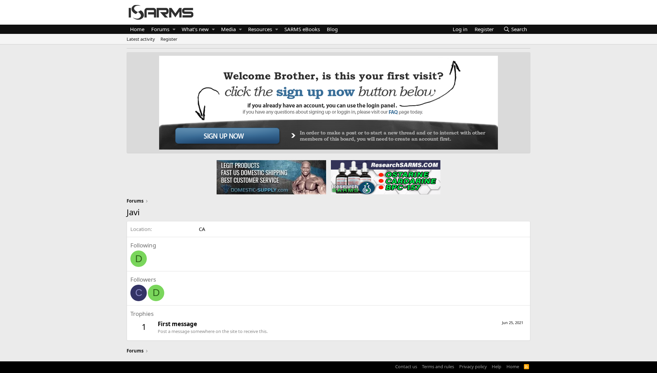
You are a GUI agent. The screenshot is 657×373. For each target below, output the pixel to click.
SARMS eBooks (302, 29)
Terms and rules (438, 366)
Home (137, 29)
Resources (260, 29)
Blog (332, 29)
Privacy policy (473, 366)
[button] (174, 29)
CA (202, 229)
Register (168, 39)
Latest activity (141, 39)
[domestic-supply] (271, 176)
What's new (195, 29)
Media (228, 29)
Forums (160, 29)
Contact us (406, 366)
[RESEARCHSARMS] (385, 176)
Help (496, 366)
